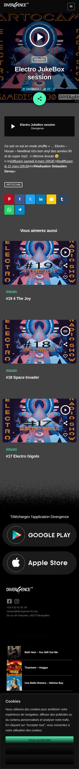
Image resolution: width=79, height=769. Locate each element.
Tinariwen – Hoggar (36, 667)
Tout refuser (39, 760)
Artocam (39, 59)
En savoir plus (39, 750)
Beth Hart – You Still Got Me (41, 652)
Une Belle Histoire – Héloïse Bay (44, 682)
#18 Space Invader (22, 377)
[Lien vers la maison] (16, 7)
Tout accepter (39, 740)
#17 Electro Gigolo (22, 456)
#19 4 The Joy (18, 298)
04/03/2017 (32, 89)
